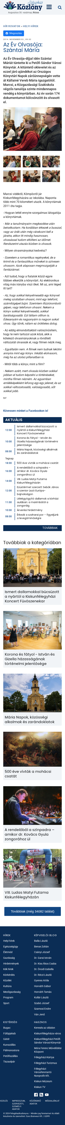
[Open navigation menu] (49, 7)
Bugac (6, 1027)
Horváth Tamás (42, 991)
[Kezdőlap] (23, 5)
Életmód (7, 952)
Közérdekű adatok (35, 1102)
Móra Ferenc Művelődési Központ (47, 1050)
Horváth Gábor (42, 986)
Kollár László (41, 997)
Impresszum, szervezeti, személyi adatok (18, 1105)
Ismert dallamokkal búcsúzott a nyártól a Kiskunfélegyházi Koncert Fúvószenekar (37, 430)
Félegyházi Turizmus (45, 1063)
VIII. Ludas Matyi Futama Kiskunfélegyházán (32, 480)
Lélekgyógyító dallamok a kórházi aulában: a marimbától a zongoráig (37, 502)
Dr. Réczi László (43, 974)
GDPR (47, 1116)
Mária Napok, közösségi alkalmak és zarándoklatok (37, 451)
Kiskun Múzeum (43, 1081)
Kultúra (7, 986)
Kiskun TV (39, 1087)
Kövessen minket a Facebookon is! (25, 410)
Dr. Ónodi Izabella (44, 969)
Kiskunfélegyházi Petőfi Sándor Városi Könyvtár (47, 1041)
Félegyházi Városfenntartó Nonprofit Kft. (42, 1072)
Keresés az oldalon (44, 1027)
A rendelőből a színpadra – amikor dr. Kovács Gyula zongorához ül (33, 471)
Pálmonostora (11, 1050)
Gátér (6, 1039)
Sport (6, 1003)
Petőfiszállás (10, 1056)
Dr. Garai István (42, 957)
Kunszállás (9, 1044)
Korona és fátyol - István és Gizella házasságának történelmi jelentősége (37, 441)
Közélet (7, 980)
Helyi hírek (30, 26)
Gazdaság (9, 957)
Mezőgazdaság (12, 991)
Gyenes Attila (41, 980)
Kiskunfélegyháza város (47, 1033)
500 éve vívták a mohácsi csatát (37, 463)
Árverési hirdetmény (29, 510)
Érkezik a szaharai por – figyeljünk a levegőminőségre (37, 516)
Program (8, 997)
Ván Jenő (39, 1014)
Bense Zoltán (41, 946)
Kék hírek (8, 969)
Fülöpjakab (9, 1033)
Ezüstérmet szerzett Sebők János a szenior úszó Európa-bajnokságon (38, 490)
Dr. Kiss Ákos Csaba (45, 963)
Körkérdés (9, 974)
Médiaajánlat (52, 1101)
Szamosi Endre (42, 1008)
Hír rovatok (11, 26)
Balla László (41, 940)
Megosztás (15, 33)
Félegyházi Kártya (44, 1057)
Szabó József (41, 1003)
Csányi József (42, 952)
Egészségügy (10, 946)
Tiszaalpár (9, 1061)
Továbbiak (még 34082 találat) (32, 911)
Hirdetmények (11, 963)
